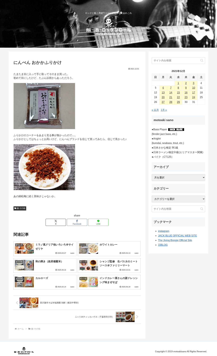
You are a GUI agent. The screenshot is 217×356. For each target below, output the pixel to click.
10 (193, 87)
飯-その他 (21, 208)
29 (178, 102)
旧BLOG (163, 245)
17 (193, 92)
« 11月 (155, 110)
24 (193, 97)
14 (170, 92)
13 (163, 92)
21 (170, 97)
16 (186, 92)
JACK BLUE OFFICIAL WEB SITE (177, 235)
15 (178, 92)
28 (170, 102)
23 (186, 97)
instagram (163, 231)
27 (163, 102)
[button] (202, 60)
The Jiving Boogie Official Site (175, 240)
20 (163, 97)
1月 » (164, 110)
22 (178, 97)
